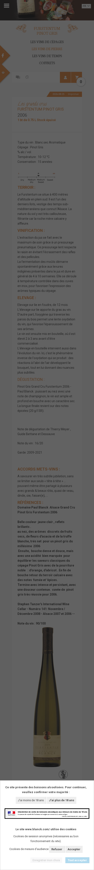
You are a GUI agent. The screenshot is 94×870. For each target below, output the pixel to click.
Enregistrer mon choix (46, 860)
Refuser (56, 849)
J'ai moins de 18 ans (31, 800)
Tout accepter (77, 860)
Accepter (74, 849)
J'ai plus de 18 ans (61, 800)
